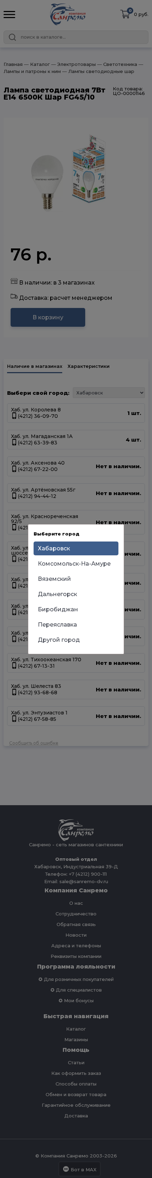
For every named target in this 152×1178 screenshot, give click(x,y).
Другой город (59, 639)
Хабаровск (54, 548)
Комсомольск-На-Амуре (74, 563)
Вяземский (54, 579)
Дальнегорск (57, 594)
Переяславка (57, 624)
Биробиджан (58, 609)
